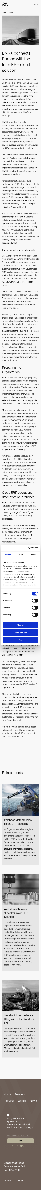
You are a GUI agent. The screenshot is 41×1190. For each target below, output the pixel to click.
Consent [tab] (7, 554)
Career (22, 1100)
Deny (20, 640)
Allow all (20, 625)
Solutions (20, 1094)
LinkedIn (19, 1180)
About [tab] (33, 554)
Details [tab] (20, 554)
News (33, 1100)
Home (7, 1094)
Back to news (7, 12)
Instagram (8, 1180)
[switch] (35, 600)
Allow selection (20, 632)
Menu (36, 4)
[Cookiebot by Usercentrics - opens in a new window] (28, 548)
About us (9, 1100)
